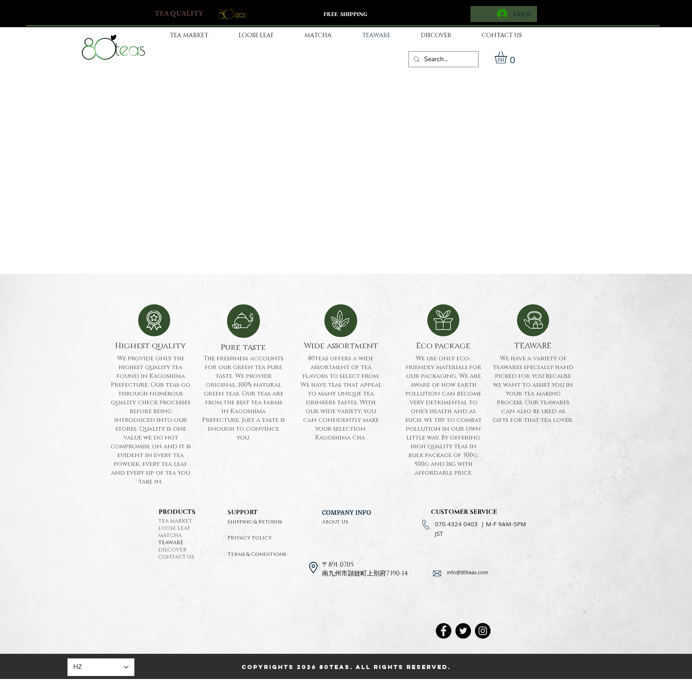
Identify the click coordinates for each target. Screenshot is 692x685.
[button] (508, 57)
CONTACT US (176, 557)
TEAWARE (170, 542)
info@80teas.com (467, 572)
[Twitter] (463, 631)
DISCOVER (172, 549)
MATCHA (170, 535)
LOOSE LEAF (174, 528)
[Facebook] (443, 631)
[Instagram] (483, 631)
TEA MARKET (175, 521)
